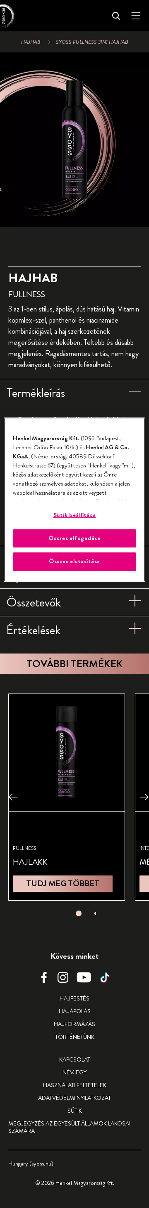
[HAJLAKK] (67, 797)
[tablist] (78, 911)
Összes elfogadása (74, 538)
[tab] (79, 913)
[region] (74, 499)
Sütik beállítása (74, 515)
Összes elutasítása (74, 561)
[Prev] (13, 797)
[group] (74, 139)
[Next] (144, 797)
